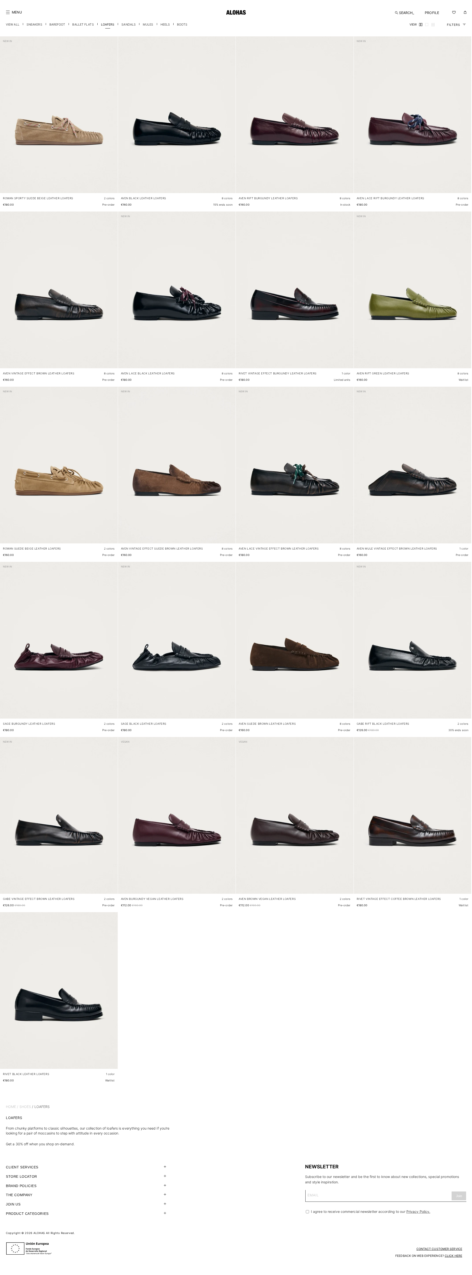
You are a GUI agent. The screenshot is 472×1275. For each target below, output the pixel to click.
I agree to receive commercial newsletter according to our (370, 1211)
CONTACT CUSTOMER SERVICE (439, 1249)
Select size (105, 184)
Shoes (25, 1107)
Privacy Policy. (418, 1211)
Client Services (22, 1167)
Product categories (27, 1214)
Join (459, 1196)
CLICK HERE (453, 1256)
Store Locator (21, 1176)
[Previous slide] (6, 119)
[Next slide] (111, 119)
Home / (12, 1107)
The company (19, 1195)
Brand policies (21, 1186)
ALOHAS (39, 1233)
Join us (13, 1204)
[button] (14, 12)
